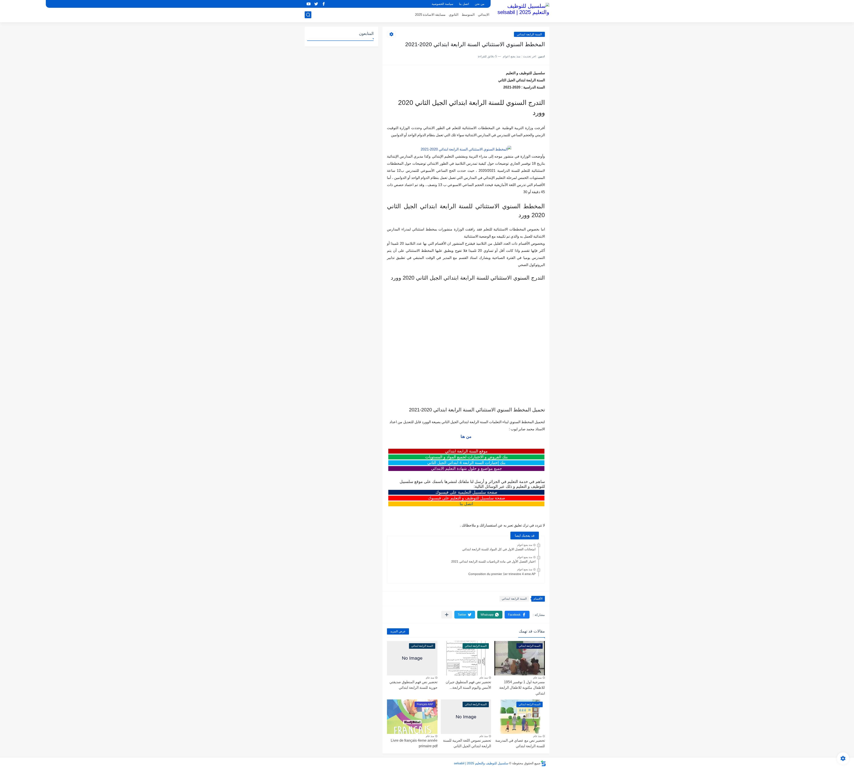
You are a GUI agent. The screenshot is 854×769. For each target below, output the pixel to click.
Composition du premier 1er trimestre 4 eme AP (502, 574)
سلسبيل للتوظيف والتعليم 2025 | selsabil (481, 763)
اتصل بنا (464, 4)
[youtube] (308, 4)
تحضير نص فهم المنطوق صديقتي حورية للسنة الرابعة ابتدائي (413, 685)
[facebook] (323, 4)
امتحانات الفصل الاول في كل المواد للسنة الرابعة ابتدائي (499, 549)
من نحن (479, 4)
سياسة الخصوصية (442, 4)
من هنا (466, 436)
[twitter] (316, 4)
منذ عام (537, 677)
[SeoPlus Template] (543, 763)
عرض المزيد (398, 631)
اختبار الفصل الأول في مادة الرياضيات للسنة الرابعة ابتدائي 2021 (493, 561)
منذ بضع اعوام (524, 545)
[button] (517, 615)
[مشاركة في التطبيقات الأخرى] (446, 615)
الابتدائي (483, 14)
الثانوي (453, 14)
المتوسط (468, 14)
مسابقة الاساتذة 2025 (430, 14)
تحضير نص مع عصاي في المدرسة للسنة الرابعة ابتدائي (520, 743)
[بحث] (308, 14)
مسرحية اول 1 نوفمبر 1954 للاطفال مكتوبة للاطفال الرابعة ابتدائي (522, 687)
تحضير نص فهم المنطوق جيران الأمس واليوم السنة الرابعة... (468, 685)
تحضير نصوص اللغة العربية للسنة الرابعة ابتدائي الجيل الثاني (467, 743)
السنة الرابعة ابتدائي (529, 34)
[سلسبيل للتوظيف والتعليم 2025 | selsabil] (521, 10)
